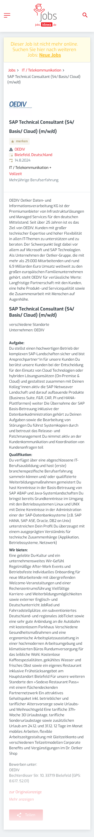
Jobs (12, 70)
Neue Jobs (50, 55)
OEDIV (20, 149)
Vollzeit (15, 173)
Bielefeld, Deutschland (33, 154)
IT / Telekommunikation (41, 70)
